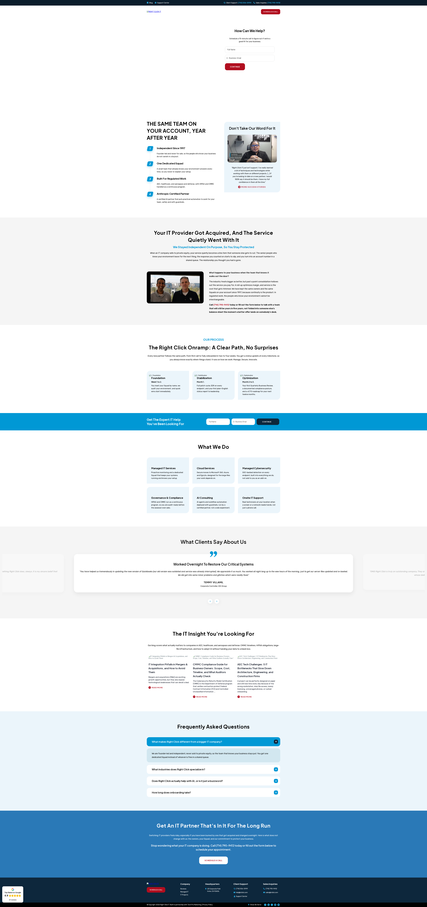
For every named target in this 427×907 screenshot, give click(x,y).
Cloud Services (206, 468)
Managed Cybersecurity (256, 468)
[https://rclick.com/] (154, 12)
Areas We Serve (255, 905)
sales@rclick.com (272, 892)
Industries (216, 12)
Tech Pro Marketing (194, 905)
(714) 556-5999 (242, 889)
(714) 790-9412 (221, 305)
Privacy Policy (208, 905)
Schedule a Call (270, 12)
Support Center (163, 3)
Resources (230, 12)
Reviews (242, 12)
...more (169, 687)
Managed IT (184, 892)
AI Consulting (205, 497)
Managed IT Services (163, 468)
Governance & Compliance (167, 497)
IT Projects (184, 895)
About (254, 12)
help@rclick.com (242, 892)
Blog (151, 3)
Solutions (201, 12)
